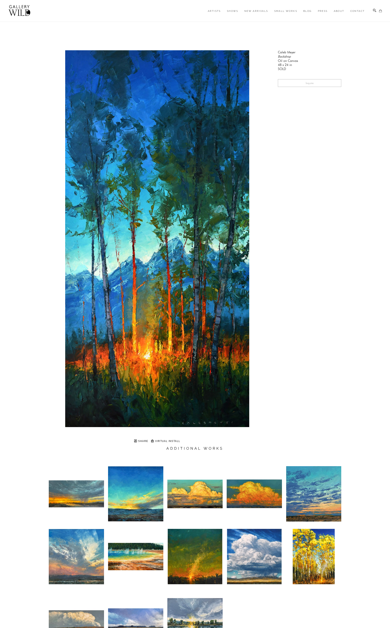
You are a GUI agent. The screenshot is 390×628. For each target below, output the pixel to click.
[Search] (374, 10)
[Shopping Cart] (380, 10)
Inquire (310, 83)
